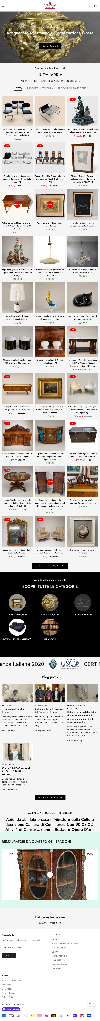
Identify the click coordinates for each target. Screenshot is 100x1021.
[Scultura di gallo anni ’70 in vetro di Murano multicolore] (50, 297)
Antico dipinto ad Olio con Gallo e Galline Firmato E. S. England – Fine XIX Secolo (50, 409)
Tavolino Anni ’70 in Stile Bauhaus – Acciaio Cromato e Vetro (50, 131)
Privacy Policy (8, 993)
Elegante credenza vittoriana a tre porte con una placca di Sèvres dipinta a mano (50, 456)
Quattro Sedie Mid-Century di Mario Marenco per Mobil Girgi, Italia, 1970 (50, 179)
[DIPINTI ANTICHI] (17, 602)
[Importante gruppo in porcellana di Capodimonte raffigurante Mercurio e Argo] (17, 251)
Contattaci (7, 989)
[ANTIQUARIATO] (82, 602)
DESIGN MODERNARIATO (17, 639)
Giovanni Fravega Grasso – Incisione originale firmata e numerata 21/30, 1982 (83, 179)
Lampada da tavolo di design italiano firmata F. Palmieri (17, 318)
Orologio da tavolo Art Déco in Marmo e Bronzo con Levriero (83, 502)
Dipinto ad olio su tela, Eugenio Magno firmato (50, 224)
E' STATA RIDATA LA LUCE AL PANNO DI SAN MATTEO (16, 771)
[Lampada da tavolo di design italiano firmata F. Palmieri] (17, 297)
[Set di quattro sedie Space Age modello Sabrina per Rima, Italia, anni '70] (17, 157)
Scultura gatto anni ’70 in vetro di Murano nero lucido (82, 318)
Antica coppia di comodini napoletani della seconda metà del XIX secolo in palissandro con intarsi (50, 504)
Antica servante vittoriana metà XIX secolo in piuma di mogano (17, 455)
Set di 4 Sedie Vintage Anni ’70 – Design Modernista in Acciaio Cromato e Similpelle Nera (17, 132)
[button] (95, 6)
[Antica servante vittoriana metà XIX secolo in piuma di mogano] (17, 435)
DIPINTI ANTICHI (17, 614)
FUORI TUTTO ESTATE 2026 (65, 943)
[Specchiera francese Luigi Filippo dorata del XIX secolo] (17, 531)
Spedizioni (6, 984)
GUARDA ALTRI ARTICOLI (50, 797)
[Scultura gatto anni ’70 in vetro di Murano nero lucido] (82, 297)
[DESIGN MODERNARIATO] (17, 627)
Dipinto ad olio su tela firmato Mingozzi (82, 551)
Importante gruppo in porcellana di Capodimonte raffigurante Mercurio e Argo (17, 272)
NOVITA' (18, 88)
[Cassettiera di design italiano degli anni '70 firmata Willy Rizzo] (82, 435)
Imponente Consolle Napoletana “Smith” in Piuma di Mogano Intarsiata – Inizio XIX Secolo (83, 363)
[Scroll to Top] (95, 1007)
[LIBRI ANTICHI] (50, 627)
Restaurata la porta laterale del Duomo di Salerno (49, 710)
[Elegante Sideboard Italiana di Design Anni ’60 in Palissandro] (17, 388)
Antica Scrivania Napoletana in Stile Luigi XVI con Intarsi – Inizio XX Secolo (17, 225)
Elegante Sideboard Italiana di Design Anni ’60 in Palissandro (17, 408)
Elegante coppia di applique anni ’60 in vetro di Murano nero (17, 361)
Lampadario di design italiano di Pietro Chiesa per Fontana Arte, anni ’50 (50, 272)
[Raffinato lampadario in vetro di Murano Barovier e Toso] (82, 251)
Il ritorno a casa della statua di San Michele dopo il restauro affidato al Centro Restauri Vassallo (81, 717)
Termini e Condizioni (11, 980)
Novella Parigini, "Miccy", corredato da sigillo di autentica (82, 224)
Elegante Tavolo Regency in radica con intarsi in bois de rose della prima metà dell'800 (17, 503)
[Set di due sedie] (82, 388)
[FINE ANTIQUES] (50, 602)
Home (54, 939)
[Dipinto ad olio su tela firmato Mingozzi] (82, 531)
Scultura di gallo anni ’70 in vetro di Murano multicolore (49, 318)
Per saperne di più (10, 730)
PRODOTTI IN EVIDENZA (40, 88)
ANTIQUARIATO (82, 614)
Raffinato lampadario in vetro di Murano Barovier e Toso (82, 271)
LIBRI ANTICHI (50, 639)
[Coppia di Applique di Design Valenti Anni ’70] (50, 341)
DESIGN (55, 952)
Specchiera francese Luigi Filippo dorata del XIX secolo (17, 551)
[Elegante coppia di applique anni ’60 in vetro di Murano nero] (17, 341)
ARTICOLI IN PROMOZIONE (72, 88)
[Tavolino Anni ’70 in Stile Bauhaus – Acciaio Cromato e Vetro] (50, 111)
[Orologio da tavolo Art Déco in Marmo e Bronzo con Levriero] (82, 481)
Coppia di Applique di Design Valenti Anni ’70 (50, 361)
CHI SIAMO (57, 968)
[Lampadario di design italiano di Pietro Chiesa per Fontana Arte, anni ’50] (50, 251)
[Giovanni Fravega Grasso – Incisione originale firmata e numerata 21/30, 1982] (82, 157)
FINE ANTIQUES (50, 614)
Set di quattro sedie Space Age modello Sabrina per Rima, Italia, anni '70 (17, 179)
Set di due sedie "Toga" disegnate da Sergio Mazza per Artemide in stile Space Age (82, 409)
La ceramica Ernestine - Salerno (14, 710)
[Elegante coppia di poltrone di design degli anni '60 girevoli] (50, 531)
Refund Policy (8, 997)
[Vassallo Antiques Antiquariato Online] (50, 6)
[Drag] (50, 874)
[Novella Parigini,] (82, 204)
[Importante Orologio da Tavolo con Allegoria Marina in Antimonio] (82, 111)
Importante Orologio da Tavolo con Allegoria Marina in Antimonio (83, 131)
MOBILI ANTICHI (59, 956)
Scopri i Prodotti (50, 46)
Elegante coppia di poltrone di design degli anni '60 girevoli (50, 551)
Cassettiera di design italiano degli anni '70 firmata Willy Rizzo (83, 455)
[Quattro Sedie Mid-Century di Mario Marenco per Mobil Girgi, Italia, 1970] (50, 157)
